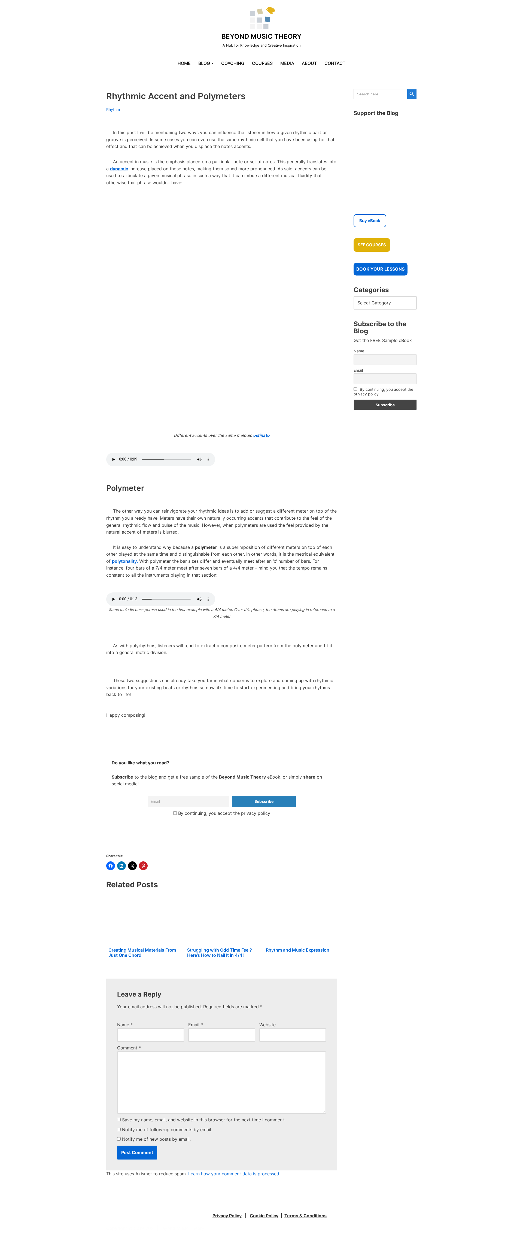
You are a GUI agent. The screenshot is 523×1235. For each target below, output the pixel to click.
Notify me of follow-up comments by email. (167, 1129)
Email (195, 1024)
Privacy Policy (227, 1215)
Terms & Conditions (305, 1215)
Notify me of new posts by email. (156, 1139)
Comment (129, 1048)
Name (125, 1024)
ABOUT (309, 63)
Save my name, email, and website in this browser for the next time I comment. (203, 1119)
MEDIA (287, 63)
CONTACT (334, 63)
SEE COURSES (372, 244)
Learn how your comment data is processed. (234, 1173)
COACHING (232, 63)
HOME (184, 63)
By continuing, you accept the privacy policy (223, 813)
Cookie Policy (264, 1215)
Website (267, 1024)
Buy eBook (369, 220)
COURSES (262, 63)
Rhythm (113, 109)
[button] (212, 63)
